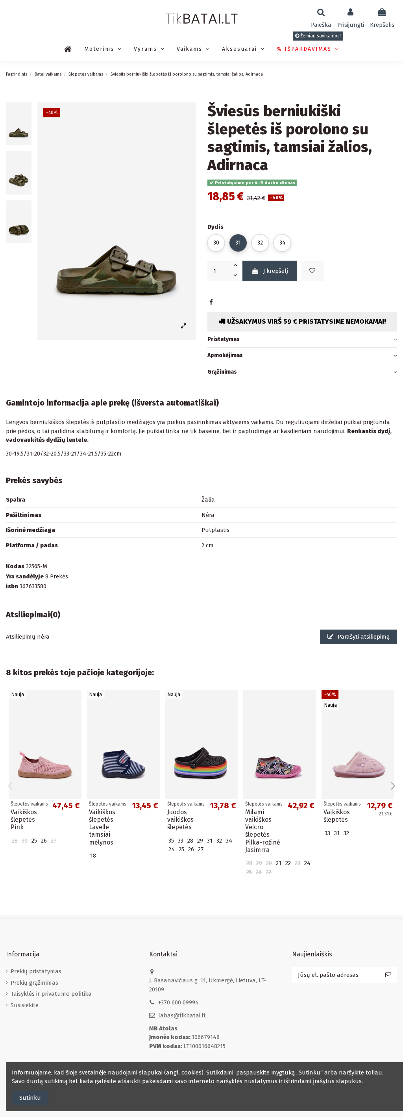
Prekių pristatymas (36, 971)
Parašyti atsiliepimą (363, 636)
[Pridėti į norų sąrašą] (312, 271)
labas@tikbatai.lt (182, 1015)
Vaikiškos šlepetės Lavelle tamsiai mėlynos (102, 827)
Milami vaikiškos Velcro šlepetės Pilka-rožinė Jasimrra (262, 831)
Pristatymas (223, 339)
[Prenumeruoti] (388, 975)
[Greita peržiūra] (75, 717)
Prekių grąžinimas (34, 982)
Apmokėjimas (225, 355)
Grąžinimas (222, 372)
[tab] (302, 340)
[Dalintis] (211, 302)
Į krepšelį (275, 270)
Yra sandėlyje (25, 576)
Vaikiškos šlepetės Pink (24, 819)
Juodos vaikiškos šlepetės (180, 819)
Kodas (15, 566)
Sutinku (30, 1097)
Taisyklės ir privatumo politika (51, 993)
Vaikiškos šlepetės (337, 815)
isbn (12, 586)
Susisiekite (25, 1005)
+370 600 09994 (178, 1002)
